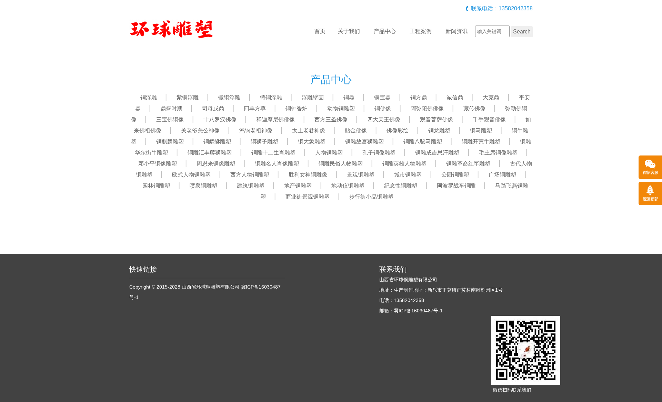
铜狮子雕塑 (264, 141)
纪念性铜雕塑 (400, 186)
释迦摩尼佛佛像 (275, 119)
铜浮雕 (148, 97)
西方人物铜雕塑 (249, 175)
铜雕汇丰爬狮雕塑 (210, 152)
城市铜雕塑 (408, 175)
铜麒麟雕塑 (170, 141)
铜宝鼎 (382, 97)
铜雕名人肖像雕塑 (277, 164)
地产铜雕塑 (298, 186)
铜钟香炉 (296, 108)
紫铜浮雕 (188, 97)
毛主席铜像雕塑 (498, 152)
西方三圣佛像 (331, 119)
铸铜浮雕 (271, 97)
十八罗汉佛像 (220, 119)
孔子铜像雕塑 (378, 152)
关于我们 (349, 31)
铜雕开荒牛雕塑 (481, 141)
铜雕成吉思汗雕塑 (437, 152)
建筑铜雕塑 (250, 186)
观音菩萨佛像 (436, 119)
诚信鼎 (455, 97)
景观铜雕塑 (360, 175)
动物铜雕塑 (341, 108)
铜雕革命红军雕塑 (468, 164)
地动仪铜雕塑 (347, 186)
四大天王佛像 (383, 119)
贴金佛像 (356, 130)
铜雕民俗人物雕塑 (341, 164)
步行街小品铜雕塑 (371, 197)
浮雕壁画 (313, 97)
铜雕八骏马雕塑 (422, 141)
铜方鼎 (418, 97)
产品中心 (385, 31)
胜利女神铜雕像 (308, 175)
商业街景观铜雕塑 (307, 197)
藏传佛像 (474, 108)
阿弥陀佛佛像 (427, 108)
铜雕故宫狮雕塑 (364, 141)
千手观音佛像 (489, 119)
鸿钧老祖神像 (255, 130)
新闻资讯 (456, 31)
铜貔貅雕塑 (217, 141)
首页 (319, 31)
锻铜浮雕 (229, 97)
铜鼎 (348, 97)
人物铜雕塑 (329, 152)
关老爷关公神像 (200, 130)
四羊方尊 (255, 108)
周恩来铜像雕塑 (216, 164)
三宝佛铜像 (170, 119)
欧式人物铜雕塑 (191, 175)
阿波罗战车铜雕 (456, 186)
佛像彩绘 (398, 130)
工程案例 (421, 31)
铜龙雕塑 (439, 130)
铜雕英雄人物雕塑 (404, 164)
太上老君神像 (308, 130)
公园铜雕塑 (455, 175)
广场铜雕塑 (502, 175)
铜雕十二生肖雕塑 (273, 152)
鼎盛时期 (171, 108)
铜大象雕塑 (311, 141)
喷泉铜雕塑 (203, 186)
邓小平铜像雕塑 (157, 164)
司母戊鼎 (213, 108)
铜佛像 (382, 108)
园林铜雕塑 (156, 186)
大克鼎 (491, 97)
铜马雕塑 (481, 130)
